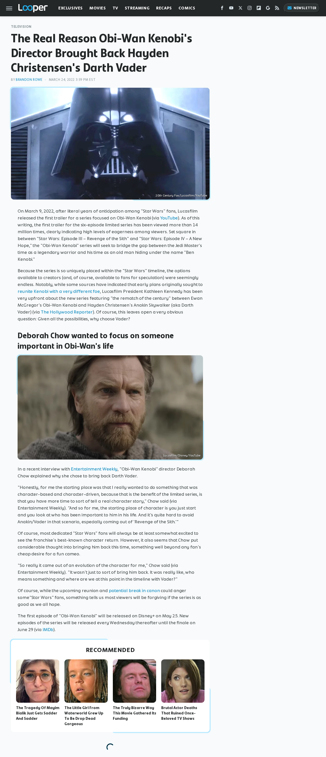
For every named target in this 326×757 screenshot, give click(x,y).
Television (21, 26)
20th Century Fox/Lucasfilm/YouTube (181, 195)
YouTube (169, 218)
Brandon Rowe (29, 79)
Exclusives (70, 8)
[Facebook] (222, 9)
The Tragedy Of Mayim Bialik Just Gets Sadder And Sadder (37, 713)
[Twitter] (240, 9)
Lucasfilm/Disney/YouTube (181, 455)
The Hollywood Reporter (67, 312)
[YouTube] (231, 9)
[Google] (267, 9)
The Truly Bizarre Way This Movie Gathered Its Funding (134, 713)
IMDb (48, 630)
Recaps (164, 8)
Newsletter (305, 8)
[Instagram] (249, 9)
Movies (97, 8)
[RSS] (277, 9)
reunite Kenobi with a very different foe (59, 291)
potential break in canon (134, 591)
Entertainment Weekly (94, 469)
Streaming (137, 8)
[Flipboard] (258, 9)
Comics (187, 8)
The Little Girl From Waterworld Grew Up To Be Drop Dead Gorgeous (83, 715)
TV (115, 8)
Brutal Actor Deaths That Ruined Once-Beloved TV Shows (179, 713)
